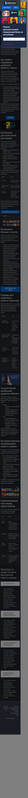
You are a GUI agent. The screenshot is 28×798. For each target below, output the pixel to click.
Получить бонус (8, 44)
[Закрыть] (26, 3)
